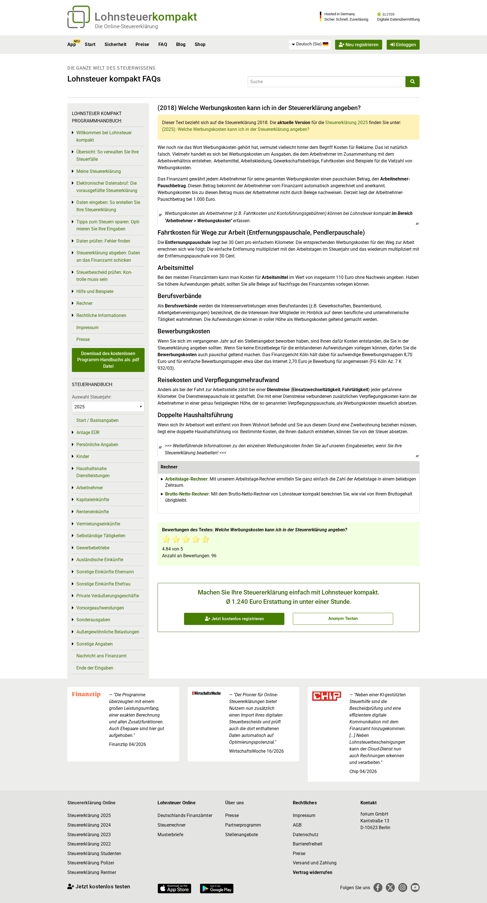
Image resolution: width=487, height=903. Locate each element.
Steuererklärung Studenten (94, 853)
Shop (200, 44)
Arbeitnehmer (89, 487)
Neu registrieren (361, 44)
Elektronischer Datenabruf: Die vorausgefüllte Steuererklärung (106, 186)
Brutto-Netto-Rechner (187, 494)
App (71, 44)
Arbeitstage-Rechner (186, 479)
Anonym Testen (343, 618)
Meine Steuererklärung (98, 171)
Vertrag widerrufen (312, 872)
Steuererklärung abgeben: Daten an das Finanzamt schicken (108, 256)
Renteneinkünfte (92, 511)
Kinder (82, 456)
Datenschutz (305, 834)
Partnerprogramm (243, 825)
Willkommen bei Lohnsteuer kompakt (104, 136)
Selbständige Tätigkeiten (100, 535)
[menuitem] (310, 44)
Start (90, 44)
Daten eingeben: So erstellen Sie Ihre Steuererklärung (108, 206)
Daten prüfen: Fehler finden (103, 241)
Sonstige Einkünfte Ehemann (105, 571)
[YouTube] (415, 887)
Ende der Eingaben (94, 668)
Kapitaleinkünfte (92, 499)
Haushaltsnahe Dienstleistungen (93, 472)
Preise (142, 44)
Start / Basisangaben (97, 420)
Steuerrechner (171, 825)
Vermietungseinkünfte (98, 524)
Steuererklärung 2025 (346, 122)
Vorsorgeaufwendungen (100, 608)
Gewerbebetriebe (92, 547)
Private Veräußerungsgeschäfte (107, 595)
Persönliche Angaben (97, 444)
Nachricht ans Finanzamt (101, 655)
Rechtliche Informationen (101, 315)
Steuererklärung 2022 (89, 844)
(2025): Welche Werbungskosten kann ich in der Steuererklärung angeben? (235, 129)
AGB (297, 825)
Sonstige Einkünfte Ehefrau (103, 584)
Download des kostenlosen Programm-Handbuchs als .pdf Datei (108, 360)
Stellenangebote (241, 834)
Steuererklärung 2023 (89, 834)
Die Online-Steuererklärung (126, 26)
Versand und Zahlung (315, 862)
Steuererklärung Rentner (91, 872)
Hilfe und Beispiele (94, 291)
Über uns (234, 802)
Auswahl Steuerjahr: (92, 397)
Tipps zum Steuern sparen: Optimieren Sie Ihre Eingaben (108, 225)
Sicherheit (116, 44)
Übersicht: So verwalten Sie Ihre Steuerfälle (107, 155)
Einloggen (405, 44)
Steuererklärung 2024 (89, 825)
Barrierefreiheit (308, 844)
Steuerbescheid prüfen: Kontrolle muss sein (104, 276)
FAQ (162, 44)
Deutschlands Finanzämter (185, 815)
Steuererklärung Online (91, 802)
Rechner (84, 303)
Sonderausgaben (93, 619)
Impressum (87, 327)
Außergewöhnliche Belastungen (107, 632)
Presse (83, 339)
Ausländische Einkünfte (99, 559)
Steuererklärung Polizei (90, 862)
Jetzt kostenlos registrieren (237, 618)
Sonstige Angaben (94, 644)
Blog (181, 44)
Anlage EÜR (87, 432)
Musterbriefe (170, 834)
